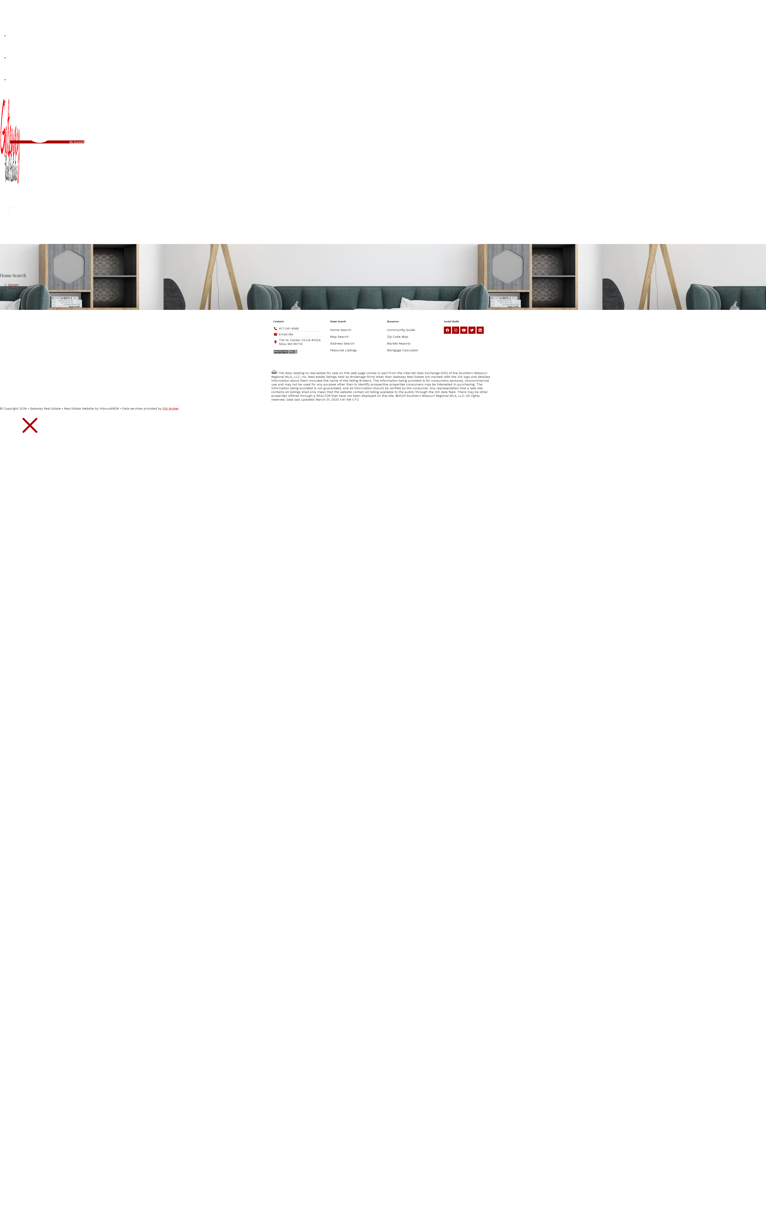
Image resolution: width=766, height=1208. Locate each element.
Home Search (340, 330)
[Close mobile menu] (30, 439)
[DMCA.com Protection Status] (285, 353)
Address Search (342, 343)
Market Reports (399, 343)
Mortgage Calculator (403, 350)
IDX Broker (171, 408)
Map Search (339, 337)
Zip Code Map (397, 337)
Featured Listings (343, 350)
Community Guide (401, 330)
